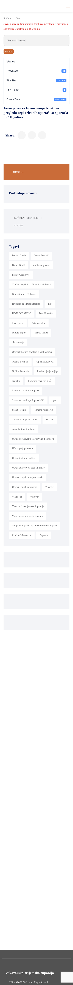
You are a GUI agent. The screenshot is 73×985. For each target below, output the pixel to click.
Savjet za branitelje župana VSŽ (28, 400)
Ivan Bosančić (46, 313)
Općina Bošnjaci (20, 361)
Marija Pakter (41, 332)
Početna (8, 18)
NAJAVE (18, 225)
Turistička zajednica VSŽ (25, 419)
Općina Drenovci (45, 361)
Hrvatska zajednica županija (26, 303)
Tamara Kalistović (43, 410)
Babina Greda (19, 255)
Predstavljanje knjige (47, 371)
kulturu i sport (19, 332)
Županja (44, 535)
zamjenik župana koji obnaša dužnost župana (34, 525)
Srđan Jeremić (19, 410)
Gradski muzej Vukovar (24, 294)
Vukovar (34, 496)
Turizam (50, 419)
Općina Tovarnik (20, 371)
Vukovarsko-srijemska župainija (28, 506)
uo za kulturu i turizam (23, 429)
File (18, 18)
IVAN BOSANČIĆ (21, 313)
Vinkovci (49, 487)
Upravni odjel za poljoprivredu (27, 477)
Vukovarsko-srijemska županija (27, 516)
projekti (16, 381)
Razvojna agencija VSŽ (40, 381)
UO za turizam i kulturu (24, 458)
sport (54, 400)
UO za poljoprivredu (22, 448)
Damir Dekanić (41, 255)
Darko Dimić (18, 265)
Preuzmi (8, 51)
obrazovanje (18, 342)
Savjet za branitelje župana (25, 390)
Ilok (50, 303)
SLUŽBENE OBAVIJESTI (27, 217)
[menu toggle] (68, 6)
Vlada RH (17, 496)
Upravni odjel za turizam (24, 487)
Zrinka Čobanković (21, 535)
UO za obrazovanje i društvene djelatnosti (33, 439)
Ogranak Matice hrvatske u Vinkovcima (32, 352)
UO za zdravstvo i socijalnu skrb (28, 467)
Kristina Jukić (38, 323)
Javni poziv (17, 323)
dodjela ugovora (41, 265)
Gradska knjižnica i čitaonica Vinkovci (31, 284)
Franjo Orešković (20, 274)
